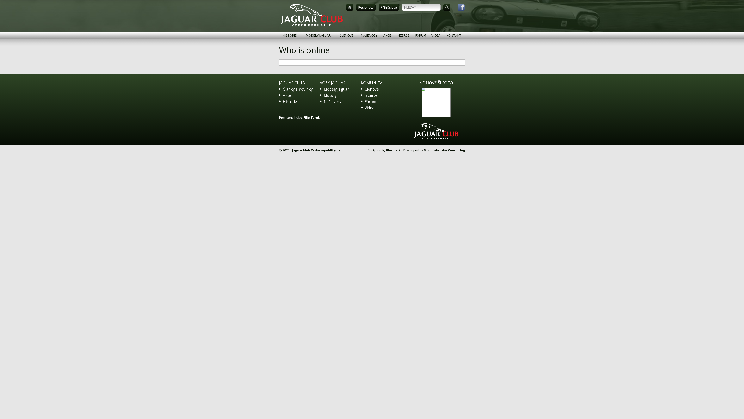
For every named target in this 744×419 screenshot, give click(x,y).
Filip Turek (311, 117)
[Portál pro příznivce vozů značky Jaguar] (311, 26)
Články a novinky (298, 89)
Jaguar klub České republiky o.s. (316, 150)
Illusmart (393, 150)
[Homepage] (349, 7)
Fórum (420, 35)
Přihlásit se (389, 7)
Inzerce (402, 35)
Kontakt (453, 35)
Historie (289, 35)
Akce (387, 35)
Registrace (366, 7)
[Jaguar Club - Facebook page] (459, 7)
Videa (435, 35)
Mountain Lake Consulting (444, 150)
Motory (330, 95)
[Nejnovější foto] (436, 102)
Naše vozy (369, 35)
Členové (346, 35)
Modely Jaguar (318, 35)
